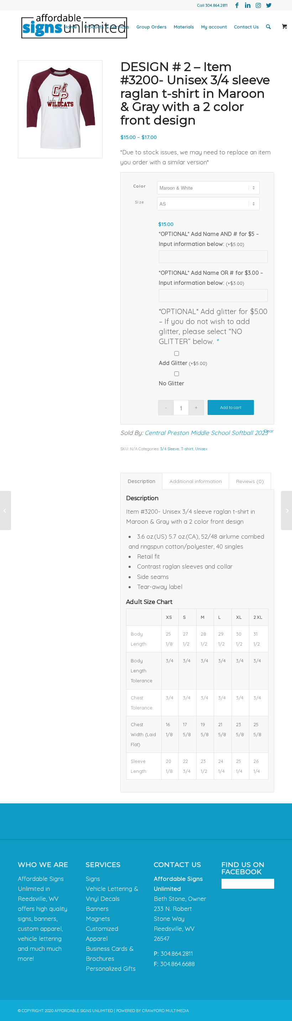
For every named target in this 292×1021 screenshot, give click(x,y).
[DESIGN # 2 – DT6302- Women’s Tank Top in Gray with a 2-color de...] (286, 510)
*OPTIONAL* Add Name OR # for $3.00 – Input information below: (211, 277)
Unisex (201, 448)
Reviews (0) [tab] (250, 481)
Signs (93, 878)
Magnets (98, 918)
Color (139, 186)
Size (140, 202)
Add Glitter (183, 362)
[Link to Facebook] (236, 5)
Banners (97, 908)
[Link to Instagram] (258, 5)
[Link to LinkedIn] (247, 5)
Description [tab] (141, 481)
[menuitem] (70, 27)
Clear (269, 431)
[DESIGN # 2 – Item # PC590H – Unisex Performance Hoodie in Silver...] (5, 510)
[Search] (268, 27)
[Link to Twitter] (269, 5)
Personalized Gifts (111, 968)
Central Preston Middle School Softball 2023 (206, 432)
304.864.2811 (216, 5)
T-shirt (187, 448)
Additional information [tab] (196, 481)
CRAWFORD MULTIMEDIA (165, 1010)
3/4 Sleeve (169, 448)
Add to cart (230, 407)
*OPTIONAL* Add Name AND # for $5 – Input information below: (209, 238)
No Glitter (171, 383)
